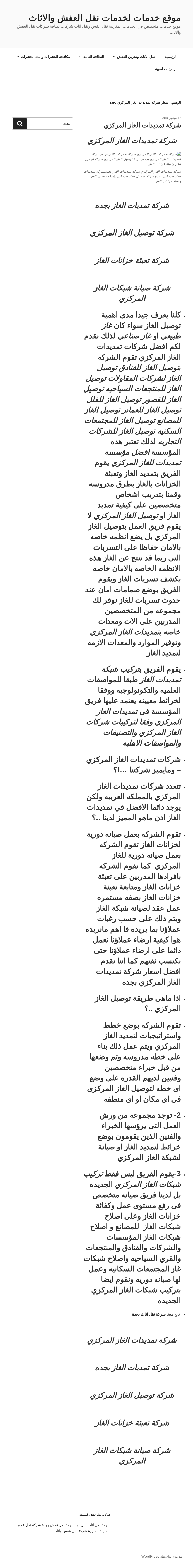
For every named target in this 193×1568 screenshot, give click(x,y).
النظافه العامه (93, 57)
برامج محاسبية (166, 69)
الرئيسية (171, 57)
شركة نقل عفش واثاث (70, 1531)
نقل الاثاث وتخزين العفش (136, 57)
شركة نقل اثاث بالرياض (92, 1525)
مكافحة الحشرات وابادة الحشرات (45, 57)
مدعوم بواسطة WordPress (161, 1556)
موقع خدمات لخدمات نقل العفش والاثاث (105, 18)
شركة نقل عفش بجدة (58, 1525)
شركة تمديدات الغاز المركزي (142, 125)
